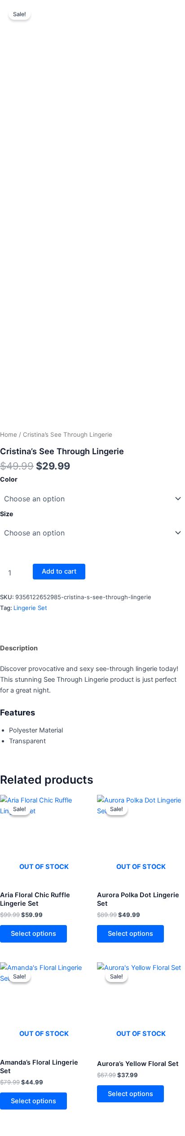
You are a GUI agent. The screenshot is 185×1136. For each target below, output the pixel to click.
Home (8, 434)
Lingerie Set (30, 607)
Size (6, 514)
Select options (33, 934)
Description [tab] (19, 648)
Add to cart (59, 571)
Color (9, 479)
